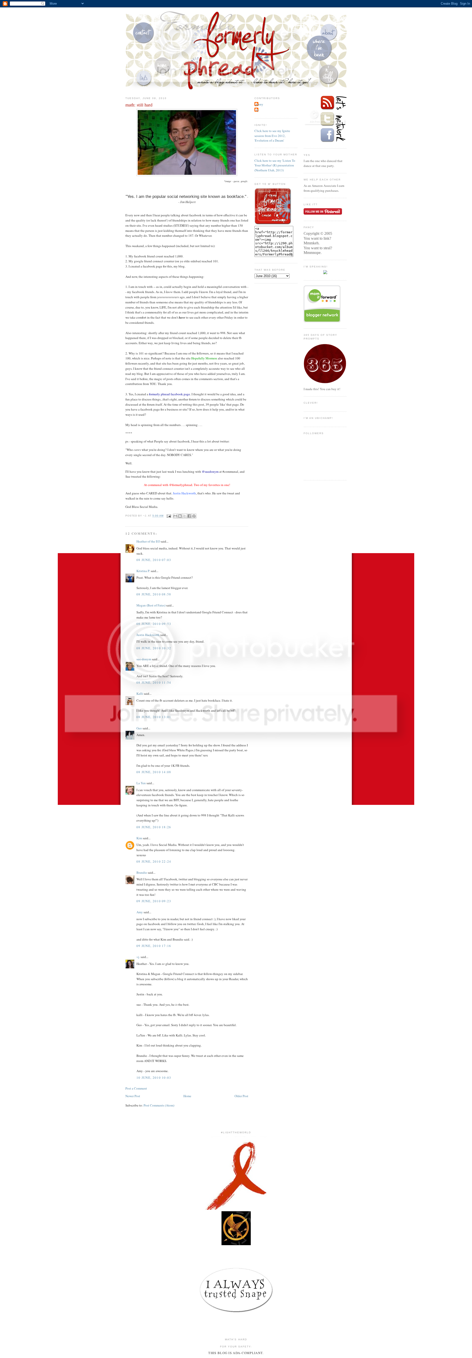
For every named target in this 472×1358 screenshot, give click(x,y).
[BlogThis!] (179, 516)
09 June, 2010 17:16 (153, 946)
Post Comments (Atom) (159, 1105)
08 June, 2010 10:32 (153, 648)
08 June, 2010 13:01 (153, 717)
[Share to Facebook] (189, 516)
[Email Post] (168, 516)
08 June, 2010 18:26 (153, 827)
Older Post (241, 1096)
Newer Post (132, 1096)
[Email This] (175, 516)
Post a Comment (136, 1088)
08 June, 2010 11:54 (153, 682)
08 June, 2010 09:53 (153, 623)
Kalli (139, 693)
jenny (259, 104)
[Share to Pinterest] (194, 516)
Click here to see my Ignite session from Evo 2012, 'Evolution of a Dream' (272, 136)
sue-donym (143, 659)
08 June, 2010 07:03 (153, 560)
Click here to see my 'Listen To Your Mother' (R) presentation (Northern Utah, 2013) (274, 165)
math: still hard (138, 105)
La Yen (141, 783)
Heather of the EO (148, 541)
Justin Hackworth (148, 635)
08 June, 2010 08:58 (153, 594)
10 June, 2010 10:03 (153, 1077)
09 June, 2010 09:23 (153, 901)
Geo (139, 728)
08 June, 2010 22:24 (153, 861)
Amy (139, 912)
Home (187, 1096)
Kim (139, 838)
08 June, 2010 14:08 (153, 772)
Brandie (141, 872)
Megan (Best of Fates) (150, 605)
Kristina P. (143, 571)
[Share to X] (184, 516)
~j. (138, 957)
